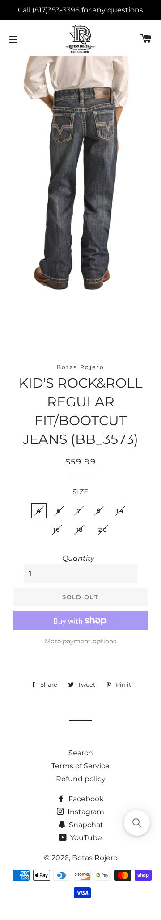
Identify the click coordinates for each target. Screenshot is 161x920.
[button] (137, 823)
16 (56, 529)
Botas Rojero (95, 858)
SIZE (80, 492)
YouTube (85, 837)
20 (102, 529)
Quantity (78, 558)
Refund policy (81, 779)
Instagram (85, 812)
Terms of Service (80, 766)
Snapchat (85, 825)
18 (79, 529)
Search (80, 753)
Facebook (85, 799)
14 (120, 510)
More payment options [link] (80, 641)
